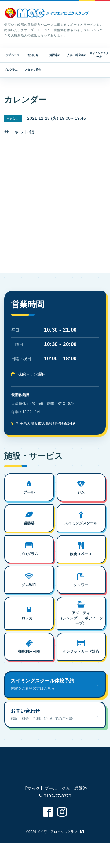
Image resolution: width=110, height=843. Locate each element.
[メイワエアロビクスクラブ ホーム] (47, 13)
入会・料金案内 (76, 55)
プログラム (11, 69)
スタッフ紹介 (33, 69)
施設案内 (55, 55)
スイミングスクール (99, 55)
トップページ (11, 55)
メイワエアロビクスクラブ (57, 832)
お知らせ (33, 55)
